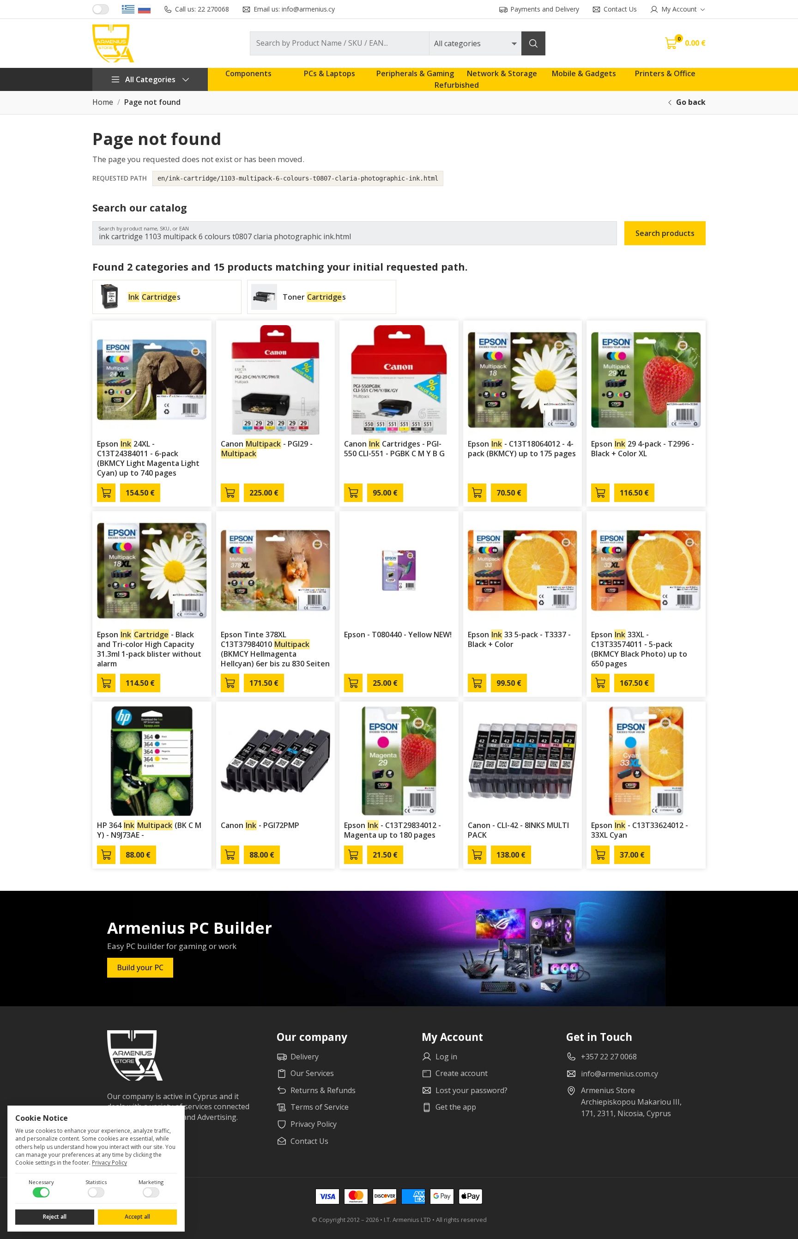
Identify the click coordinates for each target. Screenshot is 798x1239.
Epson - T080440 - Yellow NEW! (398, 634)
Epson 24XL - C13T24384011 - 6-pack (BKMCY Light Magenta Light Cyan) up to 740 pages (148, 458)
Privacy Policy (109, 1162)
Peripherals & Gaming (415, 73)
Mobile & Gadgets (584, 73)
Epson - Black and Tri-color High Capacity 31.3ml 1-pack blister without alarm (149, 648)
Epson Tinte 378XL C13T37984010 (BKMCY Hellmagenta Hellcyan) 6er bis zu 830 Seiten (275, 648)
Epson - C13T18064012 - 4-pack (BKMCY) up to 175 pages (522, 449)
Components (248, 73)
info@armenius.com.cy (619, 1074)
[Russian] (144, 9)
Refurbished (457, 85)
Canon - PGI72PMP (260, 825)
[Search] (533, 43)
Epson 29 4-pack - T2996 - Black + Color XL (642, 449)
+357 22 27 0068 (609, 1057)
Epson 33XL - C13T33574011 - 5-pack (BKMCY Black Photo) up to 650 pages (639, 648)
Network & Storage (502, 73)
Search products (665, 233)
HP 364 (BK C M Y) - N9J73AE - (149, 830)
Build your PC (140, 967)
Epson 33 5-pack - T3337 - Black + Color (519, 639)
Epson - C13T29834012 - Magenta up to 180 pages (392, 830)
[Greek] (128, 9)
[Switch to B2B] (100, 9)
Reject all (54, 1217)
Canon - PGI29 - (267, 449)
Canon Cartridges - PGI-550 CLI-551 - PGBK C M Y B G (394, 449)
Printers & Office (665, 73)
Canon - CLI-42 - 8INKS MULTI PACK (518, 830)
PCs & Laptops (329, 73)
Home (102, 102)
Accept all (137, 1217)
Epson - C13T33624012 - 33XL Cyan (639, 830)
